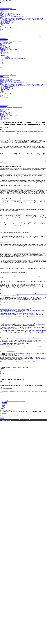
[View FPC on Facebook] (0, 67)
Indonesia (1, 31)
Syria (14, 49)
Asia (1, 28)
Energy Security (9, 14)
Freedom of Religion (8, 19)
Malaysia (5, 31)
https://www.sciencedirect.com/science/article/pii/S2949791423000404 (13, 348)
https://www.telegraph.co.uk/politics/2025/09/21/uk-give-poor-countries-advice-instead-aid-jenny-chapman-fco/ (20, 362)
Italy (42, 101)
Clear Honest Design (42, 411)
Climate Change (3, 14)
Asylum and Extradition (4, 18)
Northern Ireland (3, 38)
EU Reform (12, 16)
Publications (4, 60)
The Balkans (11, 37)
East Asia (6, 29)
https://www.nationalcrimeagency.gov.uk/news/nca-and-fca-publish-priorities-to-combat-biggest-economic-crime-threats (21, 314)
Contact (3, 63)
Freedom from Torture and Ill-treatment (23, 18)
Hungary (39, 101)
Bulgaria (9, 101)
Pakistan (3, 32)
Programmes (4, 59)
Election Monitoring (12, 18)
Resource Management (16, 14)
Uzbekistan (20, 41)
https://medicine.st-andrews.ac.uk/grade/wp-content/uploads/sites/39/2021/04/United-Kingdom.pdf (23, 299)
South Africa (2, 50)
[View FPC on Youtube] (2, 67)
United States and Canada (4, 52)
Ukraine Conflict (13, 9)
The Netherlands (17, 37)
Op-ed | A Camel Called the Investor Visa (12, 379)
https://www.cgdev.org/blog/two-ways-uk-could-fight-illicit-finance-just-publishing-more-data (17, 320)
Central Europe (14, 101)
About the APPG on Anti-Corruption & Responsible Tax (15, 58)
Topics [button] (2, 2)
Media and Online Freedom (28, 19)
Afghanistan (2, 47)
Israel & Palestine (3, 49)
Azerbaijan (5, 43)
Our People (7, 56)
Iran (4, 48)
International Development (5, 21)
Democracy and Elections (4, 11)
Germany (33, 101)
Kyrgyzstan (6, 41)
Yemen (16, 49)
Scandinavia (2, 37)
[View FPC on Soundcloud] (3, 67)
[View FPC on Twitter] (1, 67)
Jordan (8, 49)
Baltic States (2, 101)
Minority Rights (36, 19)
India (1, 32)
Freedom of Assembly (35, 18)
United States (2, 53)
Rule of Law (22, 16)
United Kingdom (24, 37)
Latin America (2, 45)
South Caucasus (9, 42)
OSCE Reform (17, 16)
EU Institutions (25, 101)
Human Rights (2, 17)
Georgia (9, 43)
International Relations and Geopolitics (7, 22)
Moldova (1, 42)
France (30, 101)
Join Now (1, 368)
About (3, 55)
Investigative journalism (4, 23)
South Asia (9, 31)
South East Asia (3, 33)
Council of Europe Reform (5, 16)
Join (3, 65)
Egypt (6, 47)
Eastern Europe (20, 101)
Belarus (1, 40)
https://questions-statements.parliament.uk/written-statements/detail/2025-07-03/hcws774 (26, 305)
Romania (44, 101)
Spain (8, 37)
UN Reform (27, 16)
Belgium (6, 101)
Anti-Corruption (3, 4)
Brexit (1, 71)
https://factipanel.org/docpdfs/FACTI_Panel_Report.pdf (10, 344)
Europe (1, 34)
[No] (10, 420)
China (1, 30)
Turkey (1, 51)
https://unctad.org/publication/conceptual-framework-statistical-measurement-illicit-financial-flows (17, 287)
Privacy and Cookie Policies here (24, 411)
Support (3, 64)
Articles (3, 61)
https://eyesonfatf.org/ (11, 351)
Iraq (5, 48)
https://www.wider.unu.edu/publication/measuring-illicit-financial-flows (30, 285)
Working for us (7, 57)
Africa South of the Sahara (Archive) (6, 27)
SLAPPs (1, 24)
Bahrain (1, 48)
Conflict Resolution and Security (6, 8)
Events (3, 62)
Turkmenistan (15, 41)
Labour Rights (14, 19)
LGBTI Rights (20, 19)
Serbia (6, 37)
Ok (8, 420)
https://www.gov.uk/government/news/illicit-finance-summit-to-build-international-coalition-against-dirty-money (23, 359)
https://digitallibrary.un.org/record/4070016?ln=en (28, 341)
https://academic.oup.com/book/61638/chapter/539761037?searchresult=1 (29, 338)
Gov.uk (21, 324)
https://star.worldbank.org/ (18, 334)
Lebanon (10, 49)
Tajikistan (10, 41)
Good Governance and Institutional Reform (8, 15)
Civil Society (2, 7)
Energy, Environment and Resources (6, 13)
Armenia (1, 43)
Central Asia (2, 29)
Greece (36, 101)
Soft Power (2, 25)
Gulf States (9, 47)
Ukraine (1, 44)
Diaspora (1, 12)
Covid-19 (1, 10)
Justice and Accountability (4, 9)
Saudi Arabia (8, 48)
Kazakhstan (2, 41)
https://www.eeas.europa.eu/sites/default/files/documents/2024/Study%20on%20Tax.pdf (16, 355)
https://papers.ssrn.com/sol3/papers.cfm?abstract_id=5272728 (32, 332)
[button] (23, 68)
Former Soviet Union (4, 39)
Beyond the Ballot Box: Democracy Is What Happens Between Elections (21, 385)
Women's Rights (12, 20)
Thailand (7, 33)
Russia (4, 42)
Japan (3, 30)
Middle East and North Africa (5, 46)
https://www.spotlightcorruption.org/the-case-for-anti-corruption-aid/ (16, 328)
